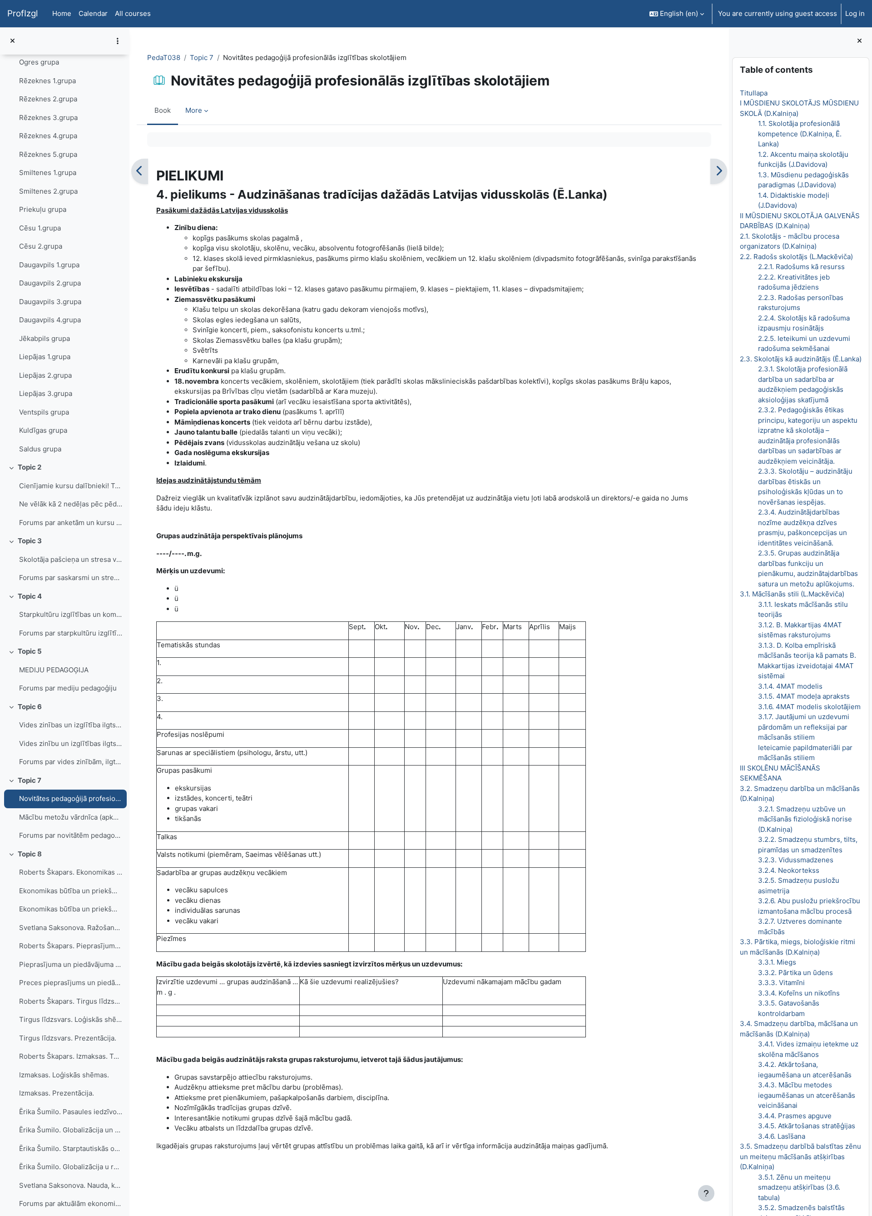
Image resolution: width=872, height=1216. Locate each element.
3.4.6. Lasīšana (781, 1136)
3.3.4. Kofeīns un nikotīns (798, 993)
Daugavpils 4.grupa (50, 319)
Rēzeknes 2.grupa (48, 99)
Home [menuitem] (61, 13)
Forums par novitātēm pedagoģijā (70, 835)
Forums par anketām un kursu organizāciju (70, 522)
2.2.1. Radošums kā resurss (801, 266)
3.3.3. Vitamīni (781, 982)
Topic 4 (30, 596)
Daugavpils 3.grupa (50, 301)
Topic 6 (30, 706)
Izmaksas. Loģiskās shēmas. (64, 1075)
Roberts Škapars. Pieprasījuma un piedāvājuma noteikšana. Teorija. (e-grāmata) (70, 945)
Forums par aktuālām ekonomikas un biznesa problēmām (70, 1203)
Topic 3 (30, 540)
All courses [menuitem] (133, 13)
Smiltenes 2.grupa (48, 191)
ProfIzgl (22, 13)
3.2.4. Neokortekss (788, 870)
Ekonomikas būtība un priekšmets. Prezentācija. (70, 909)
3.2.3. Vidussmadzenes (795, 860)
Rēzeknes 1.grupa (47, 80)
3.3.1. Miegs (777, 962)
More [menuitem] (193, 110)
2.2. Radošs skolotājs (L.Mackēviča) (795, 256)
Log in (855, 13)
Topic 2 (29, 467)
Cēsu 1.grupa (40, 228)
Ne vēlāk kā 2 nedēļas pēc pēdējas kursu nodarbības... (70, 504)
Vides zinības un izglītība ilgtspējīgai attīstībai (70, 725)
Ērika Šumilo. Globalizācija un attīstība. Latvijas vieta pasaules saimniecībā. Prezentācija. (70, 1130)
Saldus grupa (40, 449)
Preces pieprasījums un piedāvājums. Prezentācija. (70, 982)
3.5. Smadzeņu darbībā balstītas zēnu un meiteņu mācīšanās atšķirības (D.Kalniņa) (800, 1156)
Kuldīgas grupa (43, 430)
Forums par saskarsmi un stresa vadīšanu (70, 577)
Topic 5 (30, 651)
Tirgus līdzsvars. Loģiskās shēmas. (70, 1019)
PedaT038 (163, 57)
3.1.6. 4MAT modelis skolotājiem (809, 706)
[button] (677, 13)
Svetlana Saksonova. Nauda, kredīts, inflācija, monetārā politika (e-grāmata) (70, 1185)
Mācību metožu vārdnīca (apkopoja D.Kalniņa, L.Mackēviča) (70, 817)
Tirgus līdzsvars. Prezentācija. (67, 1038)
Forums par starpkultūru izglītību (70, 633)
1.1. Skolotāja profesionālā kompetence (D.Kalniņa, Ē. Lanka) (799, 133)
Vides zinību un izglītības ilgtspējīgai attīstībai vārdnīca (70, 743)
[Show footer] (706, 1193)
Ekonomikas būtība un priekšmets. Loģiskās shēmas (70, 890)
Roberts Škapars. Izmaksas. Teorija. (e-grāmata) (70, 1056)
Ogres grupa (39, 62)
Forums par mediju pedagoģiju (68, 688)
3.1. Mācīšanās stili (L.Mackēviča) (791, 594)
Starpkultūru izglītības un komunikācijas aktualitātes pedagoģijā (70, 614)
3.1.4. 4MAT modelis (790, 686)
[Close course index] (12, 41)
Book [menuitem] (162, 110)
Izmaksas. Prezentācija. (56, 1093)
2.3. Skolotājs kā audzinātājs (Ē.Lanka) (800, 359)
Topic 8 (30, 854)
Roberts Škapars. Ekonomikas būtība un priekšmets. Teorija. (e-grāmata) (70, 872)
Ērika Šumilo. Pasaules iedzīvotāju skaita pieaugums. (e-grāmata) (70, 1111)
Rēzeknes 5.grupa (48, 154)
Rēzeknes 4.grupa (48, 135)
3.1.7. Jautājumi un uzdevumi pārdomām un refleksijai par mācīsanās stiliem (803, 726)
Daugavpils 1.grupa (49, 264)
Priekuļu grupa (42, 209)
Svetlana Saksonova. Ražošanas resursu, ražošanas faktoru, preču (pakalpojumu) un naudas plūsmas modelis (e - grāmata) (70, 927)
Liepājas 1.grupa (44, 356)
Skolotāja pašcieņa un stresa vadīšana (70, 559)
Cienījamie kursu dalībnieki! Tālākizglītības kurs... (70, 485)
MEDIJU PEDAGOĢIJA (54, 670)
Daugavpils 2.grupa (50, 283)
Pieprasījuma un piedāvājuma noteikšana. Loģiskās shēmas (70, 964)
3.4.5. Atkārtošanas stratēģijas (806, 1125)
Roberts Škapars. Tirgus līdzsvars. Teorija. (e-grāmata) (70, 1001)
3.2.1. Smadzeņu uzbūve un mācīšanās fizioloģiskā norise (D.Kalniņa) (805, 819)
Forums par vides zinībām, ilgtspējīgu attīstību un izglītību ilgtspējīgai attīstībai (70, 761)
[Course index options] (117, 41)
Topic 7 (29, 780)
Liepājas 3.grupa (45, 393)
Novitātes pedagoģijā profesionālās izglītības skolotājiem (70, 798)
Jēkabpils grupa (44, 338)
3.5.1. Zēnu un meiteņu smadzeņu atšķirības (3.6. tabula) (799, 1187)
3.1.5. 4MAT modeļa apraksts (803, 696)
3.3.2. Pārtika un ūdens (795, 972)
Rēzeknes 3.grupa (48, 117)
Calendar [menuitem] (93, 13)
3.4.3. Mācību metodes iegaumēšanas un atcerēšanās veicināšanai (806, 1095)
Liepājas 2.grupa (45, 375)
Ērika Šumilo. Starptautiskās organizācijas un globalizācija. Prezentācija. (70, 1148)
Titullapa (753, 93)
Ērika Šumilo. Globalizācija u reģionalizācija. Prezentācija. (70, 1166)
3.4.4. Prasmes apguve (794, 1115)
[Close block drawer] (859, 41)
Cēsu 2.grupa (40, 246)
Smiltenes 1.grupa (47, 172)
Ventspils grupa (44, 412)
